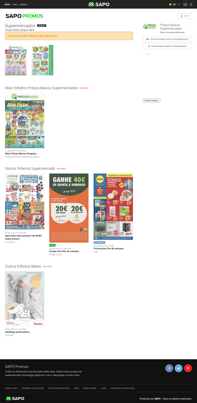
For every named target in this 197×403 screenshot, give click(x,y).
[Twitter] (179, 368)
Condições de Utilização (33, 388)
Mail (15, 4)
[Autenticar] (185, 4)
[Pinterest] (188, 368)
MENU (7, 4)
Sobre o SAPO (11, 388)
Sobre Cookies (89, 388)
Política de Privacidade (59, 388)
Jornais (23, 4)
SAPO (15, 398)
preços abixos (152, 100)
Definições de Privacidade (122, 388)
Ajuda (103, 388)
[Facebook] (169, 368)
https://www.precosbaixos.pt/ (172, 32)
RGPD (76, 388)
